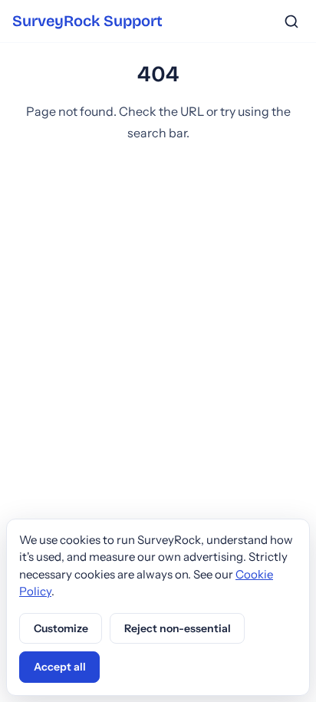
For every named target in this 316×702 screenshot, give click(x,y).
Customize (61, 628)
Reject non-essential (177, 628)
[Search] (291, 21)
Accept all (60, 667)
